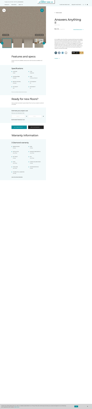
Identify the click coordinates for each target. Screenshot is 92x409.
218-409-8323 (20, 1)
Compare (56, 58)
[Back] (2, 43)
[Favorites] (85, 5)
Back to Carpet (59, 12)
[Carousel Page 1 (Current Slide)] (7, 43)
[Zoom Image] (4, 10)
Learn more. (16, 407)
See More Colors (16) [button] (39, 34)
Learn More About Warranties (17, 177)
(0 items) (87, 4)
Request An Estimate (76, 4)
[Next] (44, 43)
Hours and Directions (64, 4)
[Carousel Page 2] (17, 43)
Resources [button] (13, 4)
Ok (76, 406)
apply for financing (35, 127)
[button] (83, 5)
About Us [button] (21, 4)
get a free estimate (18, 127)
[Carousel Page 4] (39, 43)
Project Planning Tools (77, 29)
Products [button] (7, 4)
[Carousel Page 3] (28, 43)
